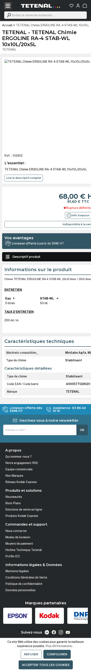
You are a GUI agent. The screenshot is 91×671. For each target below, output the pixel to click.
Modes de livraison (17, 537)
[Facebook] (54, 632)
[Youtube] (68, 632)
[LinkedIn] (47, 632)
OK (82, 430)
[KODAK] (49, 616)
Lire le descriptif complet (23, 177)
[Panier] (85, 6)
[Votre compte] (78, 6)
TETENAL (9, 49)
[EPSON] (17, 616)
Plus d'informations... (60, 646)
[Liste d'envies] (71, 6)
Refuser (31, 654)
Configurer (57, 654)
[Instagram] (61, 632)
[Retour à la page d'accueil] (40, 5)
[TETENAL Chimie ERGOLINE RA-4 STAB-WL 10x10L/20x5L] (47, 61)
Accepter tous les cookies (45, 665)
